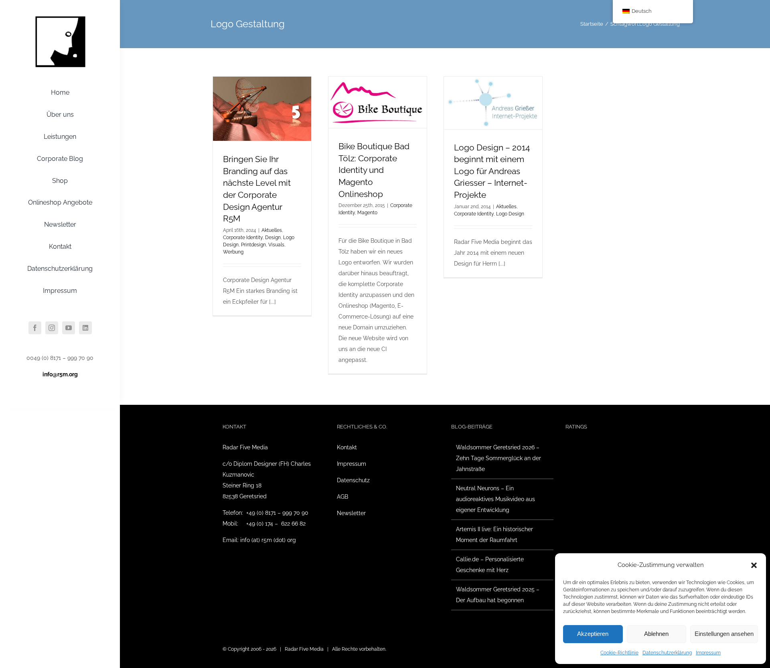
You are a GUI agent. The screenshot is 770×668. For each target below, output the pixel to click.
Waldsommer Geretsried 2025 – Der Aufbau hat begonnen (497, 594)
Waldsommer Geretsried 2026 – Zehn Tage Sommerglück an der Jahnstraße (498, 458)
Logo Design (510, 214)
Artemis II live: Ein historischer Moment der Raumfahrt (494, 534)
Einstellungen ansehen (724, 633)
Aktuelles (271, 230)
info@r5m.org (60, 374)
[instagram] (51, 327)
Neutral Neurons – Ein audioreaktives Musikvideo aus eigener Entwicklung (495, 499)
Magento (367, 212)
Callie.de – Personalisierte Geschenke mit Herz (490, 564)
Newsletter (351, 513)
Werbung (233, 252)
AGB (342, 496)
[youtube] (68, 327)
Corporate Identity (243, 237)
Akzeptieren (592, 633)
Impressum (708, 653)
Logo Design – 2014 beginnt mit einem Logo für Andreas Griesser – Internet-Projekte (492, 171)
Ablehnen (656, 633)
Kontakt (347, 447)
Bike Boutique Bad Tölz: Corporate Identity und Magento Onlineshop (373, 170)
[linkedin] (85, 327)
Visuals (276, 245)
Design (273, 237)
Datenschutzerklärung (667, 653)
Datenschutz (353, 480)
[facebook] (34, 327)
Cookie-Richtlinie (619, 653)
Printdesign (253, 245)
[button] (754, 565)
